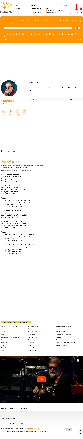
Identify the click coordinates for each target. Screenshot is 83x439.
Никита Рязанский (33, 348)
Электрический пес (61, 345)
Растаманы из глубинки (63, 329)
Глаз (2, 345)
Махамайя (31, 342)
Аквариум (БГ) (7, 101)
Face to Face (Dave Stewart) (9, 326)
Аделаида (4, 329)
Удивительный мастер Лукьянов (65, 342)
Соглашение (45, 424)
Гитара (4, 114)
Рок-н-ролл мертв (61, 331)
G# (30, 90)
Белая (3, 331)
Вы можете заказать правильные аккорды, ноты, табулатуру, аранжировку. (57, 10)
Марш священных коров (35, 340)
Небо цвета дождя (34, 345)
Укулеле (10, 114)
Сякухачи (58, 340)
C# (36, 88)
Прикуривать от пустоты (63, 326)
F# (69, 88)
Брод (2, 334)
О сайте (19, 5)
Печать (24, 114)
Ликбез (33, 5)
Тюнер (18, 12)
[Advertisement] (37, 62)
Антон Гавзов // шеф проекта (21, 166)
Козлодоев (31, 334)
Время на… (4, 342)
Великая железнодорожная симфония (13, 337)
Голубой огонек (5, 348)
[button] (41, 379)
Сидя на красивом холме (63, 334)
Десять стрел (32, 329)
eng (76, 12)
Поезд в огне (32, 350)
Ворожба (3, 340)
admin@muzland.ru (33, 429)
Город (3, 350)
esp (81, 12)
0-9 (5, 39)
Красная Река (32, 337)
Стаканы (58, 337)
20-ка (17, 114)
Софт (18, 9)
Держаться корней (34, 326)
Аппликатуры (36, 9)
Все (79, 39)
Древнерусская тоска (34, 331)
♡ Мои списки (36, 12)
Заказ (65, 5)
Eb (49, 88)
